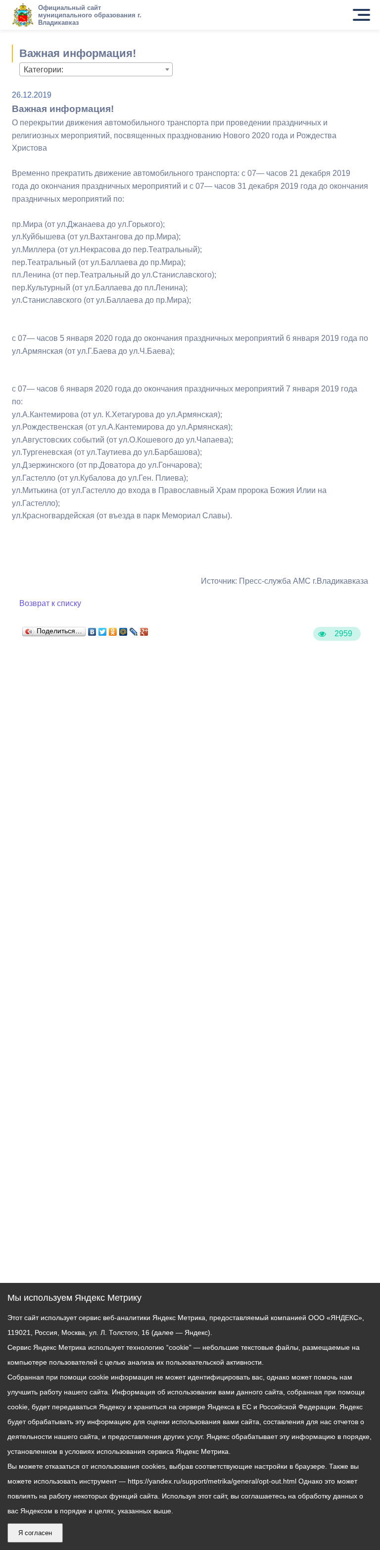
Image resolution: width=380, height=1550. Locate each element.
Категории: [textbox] (43, 69)
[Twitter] (102, 629)
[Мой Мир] (123, 629)
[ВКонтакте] (92, 629)
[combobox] (96, 69)
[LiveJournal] (134, 629)
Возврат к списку (50, 603)
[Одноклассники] (113, 629)
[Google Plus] (144, 629)
